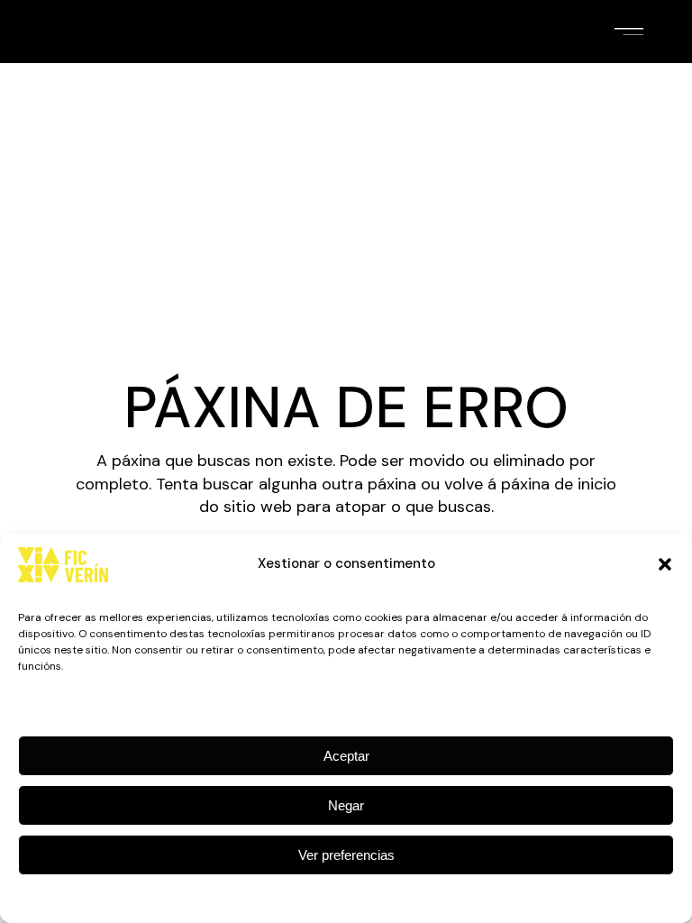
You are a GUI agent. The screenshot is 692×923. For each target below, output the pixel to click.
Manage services (70, 705)
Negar (346, 805)
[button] (665, 564)
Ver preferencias (346, 855)
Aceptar (346, 755)
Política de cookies (337, 897)
